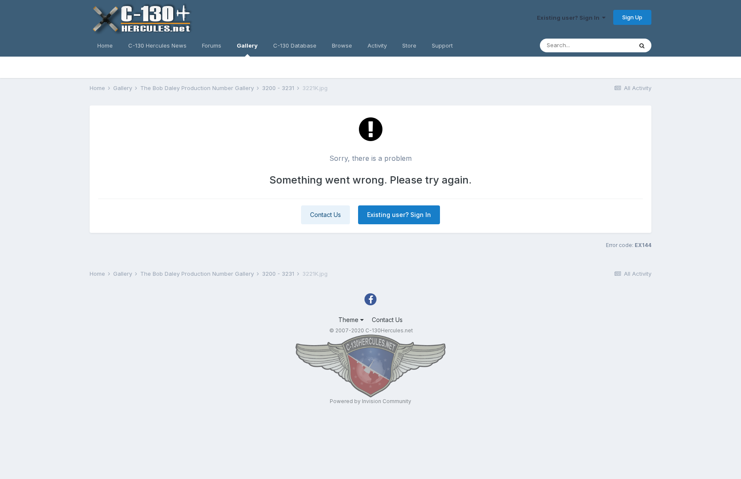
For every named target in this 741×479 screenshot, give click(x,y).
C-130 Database (294, 45)
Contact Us (325, 214)
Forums (211, 45)
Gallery (247, 45)
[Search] (642, 45)
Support (442, 45)
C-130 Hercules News (157, 45)
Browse (342, 45)
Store (409, 45)
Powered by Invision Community (370, 401)
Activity (377, 45)
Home (105, 45)
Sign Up (632, 17)
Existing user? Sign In (569, 17)
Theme (349, 319)
